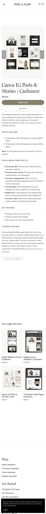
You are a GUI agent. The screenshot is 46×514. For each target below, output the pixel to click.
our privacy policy (10, 505)
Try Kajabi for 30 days (10, 489)
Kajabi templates (8, 465)
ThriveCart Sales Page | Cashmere (33, 395)
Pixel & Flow (22, 4)
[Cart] (43, 4)
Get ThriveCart (8, 493)
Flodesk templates (9, 476)
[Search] (39, 4)
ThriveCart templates (10, 468)
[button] (4, 54)
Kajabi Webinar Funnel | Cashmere (12, 358)
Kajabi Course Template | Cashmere (32, 358)
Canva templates (8, 472)
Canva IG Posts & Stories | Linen (9, 395)
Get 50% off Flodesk (10, 497)
